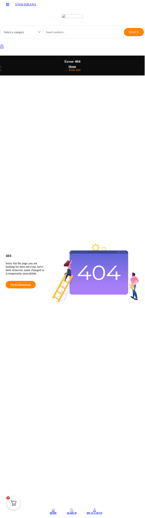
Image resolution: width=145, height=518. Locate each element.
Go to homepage (21, 284)
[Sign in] (2, 47)
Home (72, 66)
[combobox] (20, 32)
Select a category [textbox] (14, 32)
